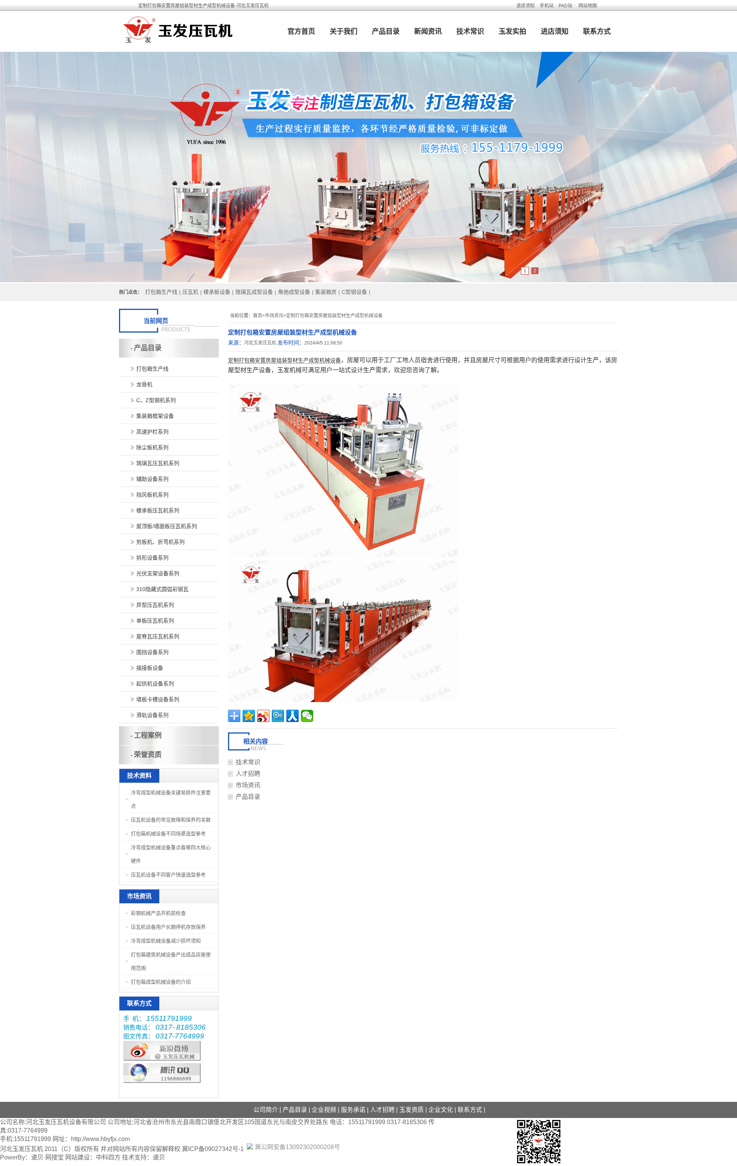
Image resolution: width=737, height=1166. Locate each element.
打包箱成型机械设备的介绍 (161, 982)
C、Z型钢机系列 (156, 400)
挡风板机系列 (152, 495)
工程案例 (148, 735)
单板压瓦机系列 (155, 621)
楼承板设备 (216, 292)
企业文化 (440, 1109)
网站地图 (587, 5)
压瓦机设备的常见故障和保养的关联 (171, 820)
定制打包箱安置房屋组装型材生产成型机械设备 (334, 315)
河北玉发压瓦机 (260, 343)
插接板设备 (149, 668)
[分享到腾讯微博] (278, 716)
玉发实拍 (512, 31)
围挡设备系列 (152, 652)
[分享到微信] (307, 716)
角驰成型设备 (294, 292)
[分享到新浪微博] (263, 716)
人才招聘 (248, 773)
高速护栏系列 (152, 432)
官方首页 (301, 31)
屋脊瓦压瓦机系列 (157, 636)
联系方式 (597, 31)
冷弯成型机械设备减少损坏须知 (166, 941)
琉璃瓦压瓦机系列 (157, 463)
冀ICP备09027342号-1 (213, 1149)
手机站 (547, 5)
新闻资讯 (428, 31)
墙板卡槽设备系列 (157, 699)
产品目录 (386, 31)
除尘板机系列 (152, 447)
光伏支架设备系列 (157, 573)
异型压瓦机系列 (155, 605)
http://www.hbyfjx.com (100, 1139)
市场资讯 (274, 315)
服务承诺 (353, 1109)
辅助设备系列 (152, 479)
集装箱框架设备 (155, 416)
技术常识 (470, 31)
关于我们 (343, 31)
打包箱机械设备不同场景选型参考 (168, 833)
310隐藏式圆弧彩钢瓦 (162, 589)
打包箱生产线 (161, 292)
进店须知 (525, 5)
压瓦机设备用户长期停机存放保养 (168, 927)
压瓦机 (190, 292)
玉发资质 (411, 1109)
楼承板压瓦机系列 (157, 510)
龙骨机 (144, 384)
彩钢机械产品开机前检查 (158, 913)
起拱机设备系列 (155, 684)
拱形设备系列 (152, 558)
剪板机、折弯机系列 (160, 542)
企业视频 (324, 1109)
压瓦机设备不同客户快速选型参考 (168, 875)
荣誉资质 (148, 755)
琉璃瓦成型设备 (254, 292)
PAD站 (565, 5)
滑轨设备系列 (152, 715)
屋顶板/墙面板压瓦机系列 (166, 526)
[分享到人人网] (292, 716)
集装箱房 (326, 292)
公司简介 (265, 1109)
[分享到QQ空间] (249, 716)
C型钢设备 (354, 292)
